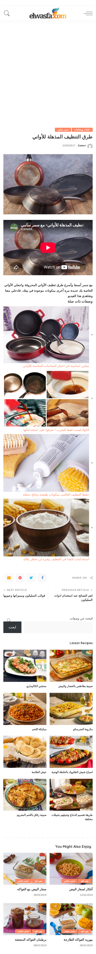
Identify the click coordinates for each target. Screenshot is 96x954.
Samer (82, 145)
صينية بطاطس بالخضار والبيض (75, 686)
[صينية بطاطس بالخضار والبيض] (71, 666)
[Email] (8, 577)
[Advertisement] (48, 70)
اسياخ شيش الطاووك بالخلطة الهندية (72, 772)
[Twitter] (31, 577)
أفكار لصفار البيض (81, 889)
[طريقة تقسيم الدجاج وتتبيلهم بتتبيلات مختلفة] (71, 795)
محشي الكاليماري (36, 686)
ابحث (12, 627)
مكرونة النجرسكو (83, 729)
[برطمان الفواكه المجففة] (24, 919)
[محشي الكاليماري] (24, 666)
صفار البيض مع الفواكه (31, 889)
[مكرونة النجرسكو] (71, 709)
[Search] (8, 13)
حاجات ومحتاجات (82, 129)
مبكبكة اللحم (39, 729)
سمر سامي (63, 129)
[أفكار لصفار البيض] (71, 869)
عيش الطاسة (39, 772)
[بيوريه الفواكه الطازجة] (71, 919)
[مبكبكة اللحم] (24, 709)
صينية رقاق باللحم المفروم (31, 815)
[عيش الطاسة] (24, 752)
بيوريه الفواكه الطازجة (78, 939)
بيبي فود (84, 881)
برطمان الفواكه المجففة (30, 939)
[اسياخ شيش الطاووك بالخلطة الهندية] (71, 752)
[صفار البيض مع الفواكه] (24, 869)
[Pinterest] (20, 577)
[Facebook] (42, 577)
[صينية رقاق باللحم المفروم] (24, 795)
